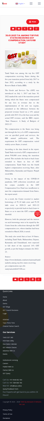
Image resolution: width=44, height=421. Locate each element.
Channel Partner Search (11, 326)
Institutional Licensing (10, 360)
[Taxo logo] (4, 3)
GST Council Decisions (10, 310)
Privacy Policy (7, 410)
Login (5, 313)
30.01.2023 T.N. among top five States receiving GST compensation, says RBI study (22, 39)
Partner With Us (8, 370)
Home (5, 297)
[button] (31, 3)
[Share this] (19, 29)
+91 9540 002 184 (16, 380)
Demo (5, 303)
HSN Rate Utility (8, 341)
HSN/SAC (6, 320)
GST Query (6, 373)
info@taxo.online (16, 386)
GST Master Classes (10, 347)
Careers (5, 363)
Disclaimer (6, 418)
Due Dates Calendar (10, 344)
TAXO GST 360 (8, 337)
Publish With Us (8, 367)
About (5, 300)
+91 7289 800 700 (16, 383)
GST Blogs (6, 307)
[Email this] (13, 29)
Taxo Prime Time (9, 323)
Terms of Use (7, 414)
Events (5, 354)
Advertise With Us (9, 351)
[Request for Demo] (37, 216)
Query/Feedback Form (10, 389)
